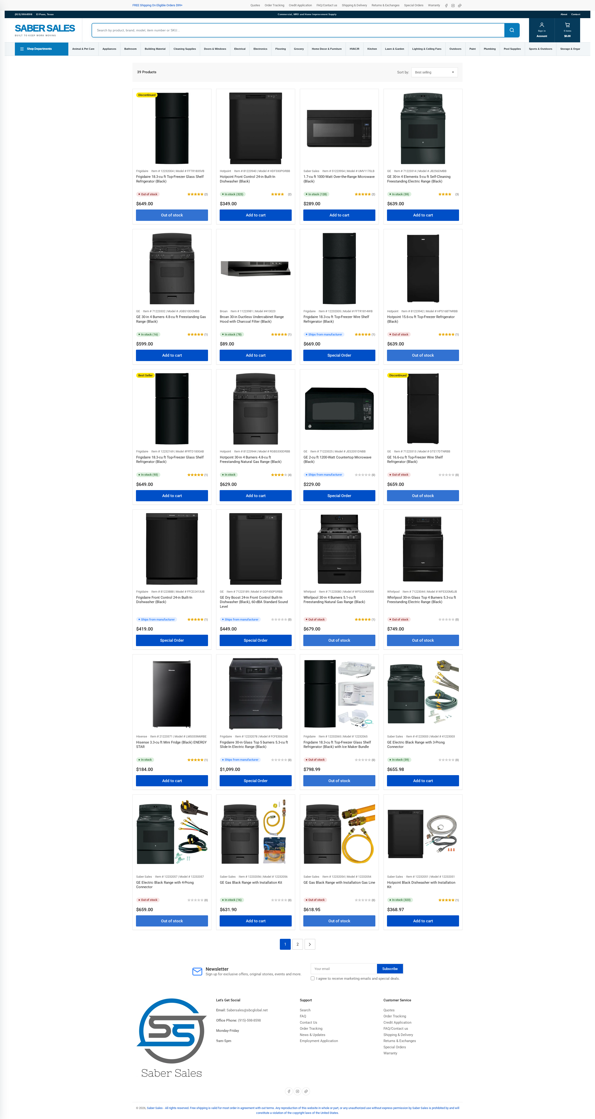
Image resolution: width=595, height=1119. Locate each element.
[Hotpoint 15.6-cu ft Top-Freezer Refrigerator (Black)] (423, 268)
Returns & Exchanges (386, 5)
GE (389, 171)
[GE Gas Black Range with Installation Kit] (255, 834)
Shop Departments (39, 48)
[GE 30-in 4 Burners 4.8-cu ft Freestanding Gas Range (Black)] (172, 268)
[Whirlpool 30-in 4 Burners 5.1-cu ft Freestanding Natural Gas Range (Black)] (339, 549)
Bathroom (130, 48)
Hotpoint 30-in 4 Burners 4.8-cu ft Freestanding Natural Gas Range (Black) (250, 459)
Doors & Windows (215, 48)
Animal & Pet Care (83, 48)
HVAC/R (354, 48)
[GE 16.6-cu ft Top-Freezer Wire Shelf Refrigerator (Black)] (423, 409)
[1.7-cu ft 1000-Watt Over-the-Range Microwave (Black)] (339, 128)
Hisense (141, 736)
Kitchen (372, 48)
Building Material (155, 48)
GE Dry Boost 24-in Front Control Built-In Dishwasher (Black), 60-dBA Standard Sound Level (254, 602)
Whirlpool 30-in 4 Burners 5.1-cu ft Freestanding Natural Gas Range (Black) (334, 599)
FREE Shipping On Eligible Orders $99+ (157, 5)
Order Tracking (274, 5)
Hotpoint (225, 171)
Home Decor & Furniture (327, 48)
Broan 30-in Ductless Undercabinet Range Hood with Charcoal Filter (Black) (252, 319)
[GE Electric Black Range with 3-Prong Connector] (423, 694)
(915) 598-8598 (23, 14)
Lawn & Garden (394, 48)
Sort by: (403, 72)
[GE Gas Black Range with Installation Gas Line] (339, 834)
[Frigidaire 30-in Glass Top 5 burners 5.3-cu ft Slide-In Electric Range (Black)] (255, 694)
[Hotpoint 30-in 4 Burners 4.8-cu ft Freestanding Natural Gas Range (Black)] (255, 409)
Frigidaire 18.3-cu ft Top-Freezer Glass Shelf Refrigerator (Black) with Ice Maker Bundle (337, 744)
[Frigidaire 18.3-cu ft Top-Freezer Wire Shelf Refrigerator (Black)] (339, 268)
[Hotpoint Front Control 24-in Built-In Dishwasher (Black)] (255, 128)
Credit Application (300, 5)
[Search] (511, 30)
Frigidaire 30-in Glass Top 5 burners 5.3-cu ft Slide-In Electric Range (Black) (254, 744)
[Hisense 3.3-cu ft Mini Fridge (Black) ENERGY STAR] (172, 694)
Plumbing (490, 48)
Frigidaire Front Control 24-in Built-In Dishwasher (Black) (164, 599)
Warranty (434, 5)
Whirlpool (310, 591)
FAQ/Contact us (327, 5)
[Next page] (310, 944)
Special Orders (413, 5)
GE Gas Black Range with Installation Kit (251, 882)
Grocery (299, 48)
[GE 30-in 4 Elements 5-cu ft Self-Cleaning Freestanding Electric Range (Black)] (423, 128)
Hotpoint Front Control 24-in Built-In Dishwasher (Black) (247, 179)
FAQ (303, 1016)
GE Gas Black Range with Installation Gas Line (339, 882)
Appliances (109, 48)
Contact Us (308, 1022)
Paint (472, 48)
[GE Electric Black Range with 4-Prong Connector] (172, 834)
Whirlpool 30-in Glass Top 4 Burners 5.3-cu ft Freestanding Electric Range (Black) (421, 599)
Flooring (280, 48)
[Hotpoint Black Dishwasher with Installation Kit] (423, 834)
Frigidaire (142, 171)
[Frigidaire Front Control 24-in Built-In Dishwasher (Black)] (172, 549)
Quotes (255, 5)
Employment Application (319, 1041)
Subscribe (390, 969)
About (564, 14)
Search (305, 1010)
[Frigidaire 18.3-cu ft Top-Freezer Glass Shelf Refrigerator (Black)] (172, 128)
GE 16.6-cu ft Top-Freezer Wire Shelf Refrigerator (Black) (415, 459)
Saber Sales (311, 171)
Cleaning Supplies (185, 48)
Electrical (239, 48)
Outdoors (455, 48)
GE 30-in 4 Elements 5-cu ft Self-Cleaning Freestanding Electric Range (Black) (418, 179)
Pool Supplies (512, 48)
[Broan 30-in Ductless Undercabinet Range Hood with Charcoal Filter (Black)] (255, 268)
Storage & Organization (574, 48)
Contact (575, 14)
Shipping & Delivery (354, 5)
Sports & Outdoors (540, 48)
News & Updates (312, 1035)
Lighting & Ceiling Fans (426, 48)
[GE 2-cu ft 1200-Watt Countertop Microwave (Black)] (339, 409)
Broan (224, 311)
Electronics (260, 48)
